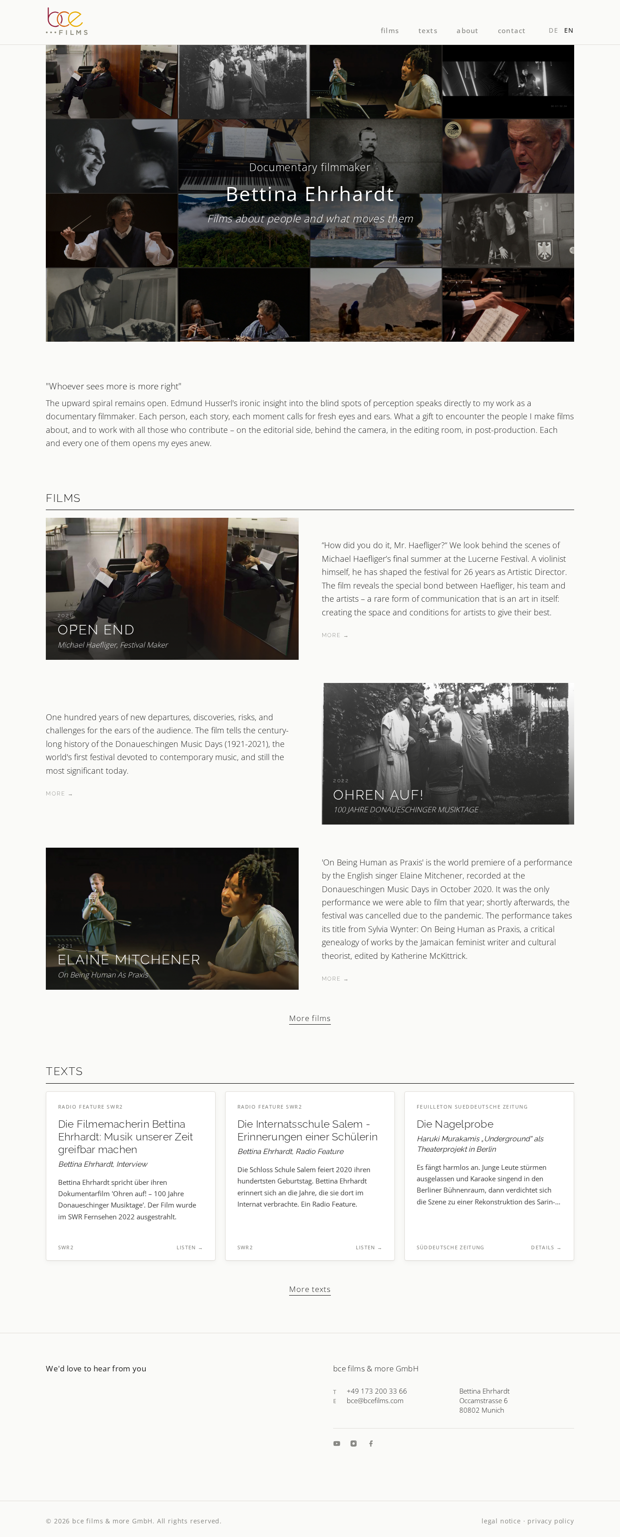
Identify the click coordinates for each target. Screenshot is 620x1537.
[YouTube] (336, 1443)
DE (553, 30)
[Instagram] (353, 1443)
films (390, 30)
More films (309, 1018)
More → (335, 635)
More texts (310, 1289)
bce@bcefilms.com (375, 1400)
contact (512, 30)
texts (428, 30)
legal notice (501, 1521)
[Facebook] (370, 1443)
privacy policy (550, 1521)
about (467, 30)
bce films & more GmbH (112, 1521)
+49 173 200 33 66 (377, 1390)
